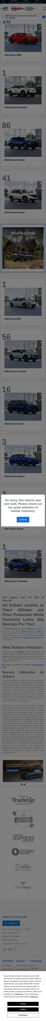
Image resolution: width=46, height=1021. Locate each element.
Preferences (23, 1015)
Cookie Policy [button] (19, 994)
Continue (23, 520)
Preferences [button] (34, 997)
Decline (23, 1009)
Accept (23, 1004)
